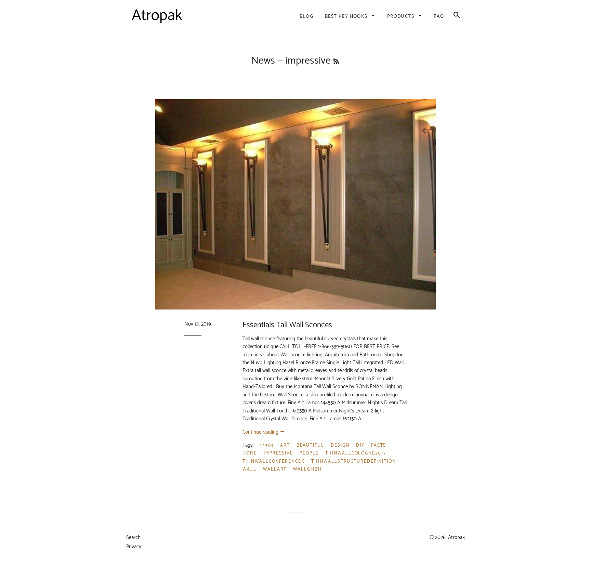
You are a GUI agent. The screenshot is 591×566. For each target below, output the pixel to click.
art (285, 445)
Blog (306, 17)
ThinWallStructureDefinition (353, 461)
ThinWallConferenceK (273, 461)
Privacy (133, 546)
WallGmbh (307, 469)
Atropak (456, 537)
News (263, 60)
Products (401, 17)
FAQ (439, 17)
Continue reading (261, 432)
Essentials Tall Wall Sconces (287, 325)
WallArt (275, 469)
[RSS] (336, 62)
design (340, 445)
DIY (360, 445)
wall (249, 469)
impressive (278, 453)
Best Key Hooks (347, 17)
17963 (267, 445)
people (309, 453)
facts (378, 445)
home (249, 453)
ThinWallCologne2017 (355, 453)
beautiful (311, 445)
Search (133, 537)
